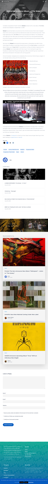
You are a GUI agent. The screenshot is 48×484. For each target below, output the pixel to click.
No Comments (30, 14)
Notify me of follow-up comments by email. (13, 416)
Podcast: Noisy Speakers (9, 475)
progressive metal (30, 149)
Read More (30, 482)
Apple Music (14, 137)
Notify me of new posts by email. (11, 419)
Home (26, 449)
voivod (22, 152)
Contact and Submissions (30, 453)
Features (6, 468)
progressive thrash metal (9, 152)
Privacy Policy (28, 456)
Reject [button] (26, 482)
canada (5, 149)
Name (4, 393)
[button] (45, 1)
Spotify (20, 137)
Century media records (14, 149)
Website (4, 405)
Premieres (6, 477)
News (24, 7)
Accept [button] (21, 482)
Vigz (15, 14)
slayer (17, 152)
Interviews (6, 470)
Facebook (14, 135)
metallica (22, 149)
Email (4, 399)
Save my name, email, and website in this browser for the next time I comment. (21, 412)
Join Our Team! (28, 454)
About (26, 451)
